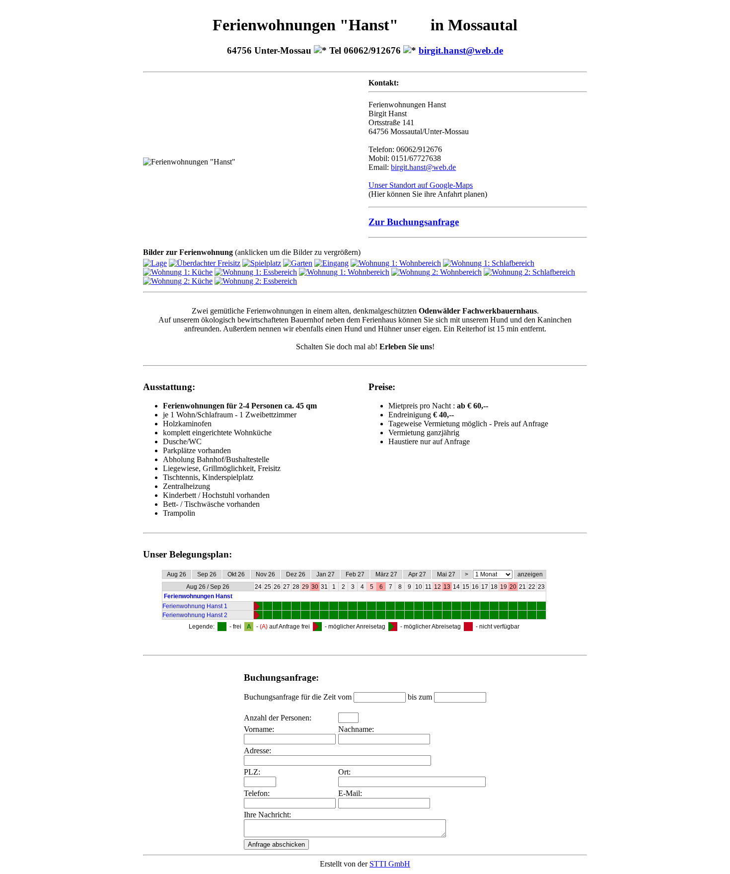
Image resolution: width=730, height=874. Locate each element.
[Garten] (297, 263)
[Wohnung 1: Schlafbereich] (488, 263)
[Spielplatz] (261, 263)
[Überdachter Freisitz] (204, 263)
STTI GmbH (389, 864)
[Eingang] (331, 263)
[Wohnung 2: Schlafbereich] (529, 272)
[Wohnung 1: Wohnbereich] (396, 263)
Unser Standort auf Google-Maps (420, 185)
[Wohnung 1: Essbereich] (256, 272)
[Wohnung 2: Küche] (178, 281)
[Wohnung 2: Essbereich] (256, 281)
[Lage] (155, 263)
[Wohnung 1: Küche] (178, 272)
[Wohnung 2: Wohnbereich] (436, 272)
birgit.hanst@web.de (461, 50)
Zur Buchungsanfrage (413, 222)
